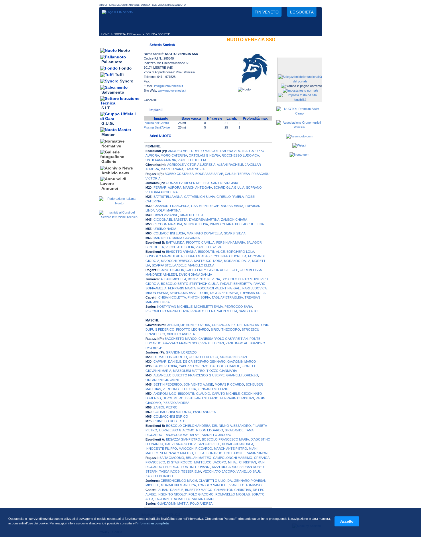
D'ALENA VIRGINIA (233, 151)
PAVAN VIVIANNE (166, 215)
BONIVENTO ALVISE (198, 384)
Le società (302, 12)
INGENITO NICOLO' (172, 494)
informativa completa (153, 523)
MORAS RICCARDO (229, 384)
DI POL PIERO (173, 398)
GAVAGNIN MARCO (241, 361)
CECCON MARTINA (168, 224)
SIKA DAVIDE (234, 430)
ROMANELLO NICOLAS (232, 494)
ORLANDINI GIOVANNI (162, 380)
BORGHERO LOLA (240, 251)
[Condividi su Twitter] (174, 101)
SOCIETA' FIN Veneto (127, 34)
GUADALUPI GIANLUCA (178, 485)
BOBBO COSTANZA (179, 173)
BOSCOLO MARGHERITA (164, 256)
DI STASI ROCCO (179, 462)
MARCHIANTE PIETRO (230, 448)
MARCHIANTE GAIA (197, 187)
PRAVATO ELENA (202, 311)
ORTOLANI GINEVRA (204, 155)
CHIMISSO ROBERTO (170, 421)
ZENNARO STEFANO (213, 389)
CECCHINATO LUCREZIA (227, 256)
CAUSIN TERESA (237, 173)
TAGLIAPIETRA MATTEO (172, 499)
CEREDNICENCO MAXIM (179, 480)
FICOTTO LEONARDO (192, 329)
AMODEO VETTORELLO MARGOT (193, 151)
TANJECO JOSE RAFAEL (182, 435)
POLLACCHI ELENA (249, 224)
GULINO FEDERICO (203, 357)
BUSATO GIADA (196, 256)
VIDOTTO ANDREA (181, 334)
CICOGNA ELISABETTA (170, 219)
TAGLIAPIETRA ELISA (227, 297)
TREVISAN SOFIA (252, 293)
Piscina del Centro (156, 123)
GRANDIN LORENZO (181, 352)
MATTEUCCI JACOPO (210, 462)
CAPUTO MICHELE (226, 393)
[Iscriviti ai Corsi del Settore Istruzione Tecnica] (119, 217)
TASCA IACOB (169, 471)
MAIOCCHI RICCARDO (195, 448)
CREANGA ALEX (223, 325)
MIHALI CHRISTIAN (242, 462)
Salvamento (112, 92)
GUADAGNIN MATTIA (172, 503)
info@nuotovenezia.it (168, 86)
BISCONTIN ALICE (211, 251)
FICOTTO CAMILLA (200, 242)
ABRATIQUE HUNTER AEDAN (188, 325)
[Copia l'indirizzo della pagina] (197, 101)
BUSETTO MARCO (199, 489)
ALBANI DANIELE (170, 489)
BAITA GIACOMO (172, 457)
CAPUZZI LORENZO (193, 366)
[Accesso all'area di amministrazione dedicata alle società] (299, 62)
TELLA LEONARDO (209, 453)
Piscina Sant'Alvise (157, 127)
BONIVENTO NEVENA (204, 279)
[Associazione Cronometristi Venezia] (299, 127)
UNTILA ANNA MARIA (160, 160)
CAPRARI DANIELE (167, 361)
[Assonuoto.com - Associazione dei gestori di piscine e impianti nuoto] (299, 136)
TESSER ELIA (191, 471)
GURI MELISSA (251, 270)
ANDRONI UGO (165, 393)
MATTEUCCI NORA (208, 260)
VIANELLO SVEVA (208, 247)
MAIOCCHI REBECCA (176, 260)
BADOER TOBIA (165, 366)
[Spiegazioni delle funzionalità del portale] (300, 81)
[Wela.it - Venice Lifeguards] (299, 145)
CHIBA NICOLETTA (172, 297)
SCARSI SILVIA (234, 233)
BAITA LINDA (175, 242)
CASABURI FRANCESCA (171, 206)
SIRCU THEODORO (225, 329)
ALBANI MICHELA (173, 279)
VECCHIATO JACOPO (219, 471)
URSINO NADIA (165, 228)
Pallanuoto (112, 62)
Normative (111, 146)
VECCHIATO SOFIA (180, 247)
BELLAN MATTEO (198, 457)
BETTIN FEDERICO (168, 384)
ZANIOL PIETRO (166, 407)
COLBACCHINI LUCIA (169, 233)
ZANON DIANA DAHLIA (195, 274)
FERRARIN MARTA (182, 288)
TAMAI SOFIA (194, 169)
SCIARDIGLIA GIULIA (229, 187)
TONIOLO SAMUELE (213, 485)
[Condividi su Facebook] (163, 101)
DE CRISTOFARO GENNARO (204, 361)
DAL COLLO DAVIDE (225, 366)
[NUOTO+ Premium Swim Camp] (299, 113)
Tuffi (119, 74)
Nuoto (124, 50)
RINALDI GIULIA (191, 215)
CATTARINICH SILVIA (199, 196)
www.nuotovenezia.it (172, 90)
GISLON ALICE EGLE (222, 270)
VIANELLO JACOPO (216, 435)
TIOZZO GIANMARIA (221, 370)
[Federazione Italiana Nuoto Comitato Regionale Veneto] (117, 12)
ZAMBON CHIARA (234, 219)
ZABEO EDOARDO (159, 476)
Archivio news (115, 173)
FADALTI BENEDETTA (236, 283)
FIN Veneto (267, 12)
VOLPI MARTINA (168, 210)
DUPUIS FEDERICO (159, 329)
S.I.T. (106, 108)
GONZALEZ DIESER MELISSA (187, 183)
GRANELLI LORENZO (242, 375)
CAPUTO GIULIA (172, 270)
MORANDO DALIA (237, 260)
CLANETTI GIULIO (212, 480)
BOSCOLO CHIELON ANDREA (188, 425)
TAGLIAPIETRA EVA (224, 293)
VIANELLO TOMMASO (245, 485)
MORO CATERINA (174, 155)
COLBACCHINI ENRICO (171, 416)
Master (108, 135)
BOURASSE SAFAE (209, 173)
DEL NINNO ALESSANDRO (231, 425)
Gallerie (108, 161)
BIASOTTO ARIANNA (181, 251)
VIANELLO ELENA (201, 265)
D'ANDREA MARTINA (204, 219)
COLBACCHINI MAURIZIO (172, 412)
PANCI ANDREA (204, 412)
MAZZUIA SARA (172, 169)
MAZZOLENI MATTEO (189, 370)
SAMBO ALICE (249, 311)
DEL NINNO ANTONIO (253, 325)
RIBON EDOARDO (209, 430)
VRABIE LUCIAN (212, 343)
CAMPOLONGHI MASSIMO (232, 457)
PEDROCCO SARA (238, 306)
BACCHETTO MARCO (181, 338)
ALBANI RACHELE (230, 164)
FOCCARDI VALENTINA (214, 288)
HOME (105, 34)
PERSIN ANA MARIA (230, 242)
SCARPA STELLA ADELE (169, 265)
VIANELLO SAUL (249, 471)
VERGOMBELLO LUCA (179, 389)
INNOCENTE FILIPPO (161, 448)
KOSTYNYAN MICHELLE (174, 306)
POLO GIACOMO (201, 494)
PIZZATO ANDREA (176, 402)
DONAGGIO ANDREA (237, 444)
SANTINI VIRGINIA (224, 183)
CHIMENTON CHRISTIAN (232, 489)
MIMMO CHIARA (221, 224)
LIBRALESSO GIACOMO (176, 430)
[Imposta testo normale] (300, 90)
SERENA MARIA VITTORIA (189, 293)
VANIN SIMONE (258, 453)
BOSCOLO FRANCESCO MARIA (225, 439)
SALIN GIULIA (227, 311)
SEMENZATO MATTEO (176, 453)
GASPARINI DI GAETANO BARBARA (217, 206)
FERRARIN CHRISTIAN (237, 398)
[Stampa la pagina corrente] (301, 86)
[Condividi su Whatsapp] (186, 101)
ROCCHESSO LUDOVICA (240, 155)
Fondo (125, 68)
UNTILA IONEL (234, 453)
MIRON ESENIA (156, 293)
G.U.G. (107, 123)
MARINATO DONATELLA (204, 233)
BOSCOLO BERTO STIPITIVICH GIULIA (190, 283)
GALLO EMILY (196, 270)
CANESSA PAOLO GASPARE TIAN (223, 338)
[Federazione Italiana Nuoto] (119, 203)
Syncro (126, 81)
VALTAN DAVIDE (203, 499)
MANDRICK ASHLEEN (161, 274)
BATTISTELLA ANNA (168, 196)
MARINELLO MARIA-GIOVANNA (177, 238)
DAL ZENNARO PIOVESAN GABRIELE (192, 444)
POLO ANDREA (201, 503)
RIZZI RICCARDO (225, 467)
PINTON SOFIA (199, 297)
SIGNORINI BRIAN (233, 357)
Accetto (346, 521)
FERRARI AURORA (167, 187)
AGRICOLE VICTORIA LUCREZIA (191, 164)
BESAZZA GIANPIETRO (183, 439)
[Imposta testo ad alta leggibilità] (300, 99)
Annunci (109, 188)
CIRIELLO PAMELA (230, 196)
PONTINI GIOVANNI (195, 467)
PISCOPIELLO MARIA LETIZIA (167, 311)
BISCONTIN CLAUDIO (194, 393)
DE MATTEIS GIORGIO (170, 357)
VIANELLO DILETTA (192, 160)
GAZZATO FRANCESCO (181, 343)
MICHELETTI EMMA (208, 306)
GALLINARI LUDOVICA (250, 288)
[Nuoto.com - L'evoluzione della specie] (299, 154)
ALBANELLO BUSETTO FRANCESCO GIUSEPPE (189, 375)
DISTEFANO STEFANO (202, 398)
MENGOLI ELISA (196, 224)
